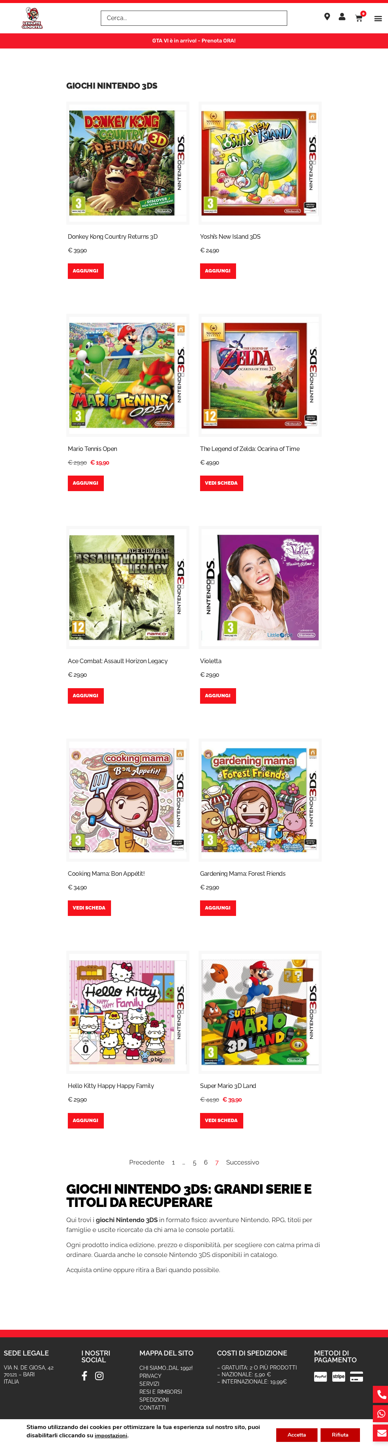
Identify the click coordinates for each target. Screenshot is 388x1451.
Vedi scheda (221, 483)
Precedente (146, 1162)
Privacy (150, 1376)
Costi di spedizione (252, 1353)
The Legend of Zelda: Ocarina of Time (249, 448)
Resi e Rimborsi (160, 1392)
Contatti (152, 1408)
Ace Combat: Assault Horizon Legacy (117, 661)
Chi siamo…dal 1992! (166, 1368)
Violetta (210, 661)
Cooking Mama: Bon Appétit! (106, 873)
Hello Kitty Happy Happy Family (111, 1085)
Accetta (297, 1434)
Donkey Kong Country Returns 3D (112, 236)
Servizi (149, 1384)
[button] (378, 18)
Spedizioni (154, 1400)
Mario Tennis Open (92, 448)
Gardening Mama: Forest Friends (242, 873)
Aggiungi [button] (85, 271)
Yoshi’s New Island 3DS (230, 236)
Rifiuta (340, 1434)
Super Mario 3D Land (228, 1085)
